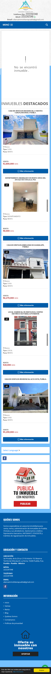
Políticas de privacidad (14, 623)
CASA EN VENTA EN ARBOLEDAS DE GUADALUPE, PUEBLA (25, 246)
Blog (6, 613)
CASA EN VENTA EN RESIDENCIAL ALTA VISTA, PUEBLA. (26, 379)
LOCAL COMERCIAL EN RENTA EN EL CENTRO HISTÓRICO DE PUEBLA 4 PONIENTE (25, 313)
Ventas (7, 606)
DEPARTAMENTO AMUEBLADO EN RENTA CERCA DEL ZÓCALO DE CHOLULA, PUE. (25, 179)
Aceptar (41, 670)
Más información (18, 672)
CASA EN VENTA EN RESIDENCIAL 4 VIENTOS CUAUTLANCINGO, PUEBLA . (25, 112)
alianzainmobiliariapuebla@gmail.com (18, 582)
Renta (7, 609)
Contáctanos (10, 620)
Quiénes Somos (11, 616)
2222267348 (32, 14)
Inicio (7, 602)
